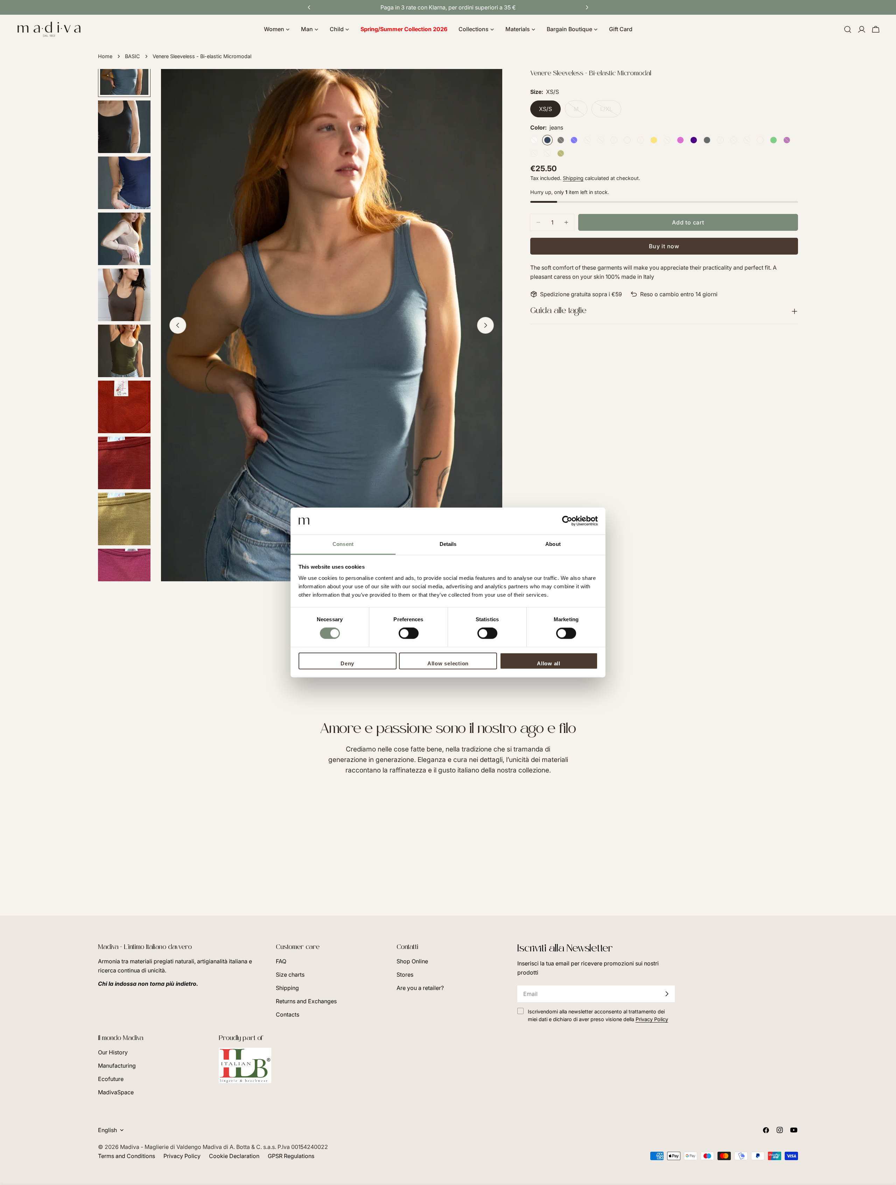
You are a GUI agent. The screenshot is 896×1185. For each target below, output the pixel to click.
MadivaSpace (116, 1092)
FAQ (281, 961)
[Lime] (773, 140)
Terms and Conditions (126, 1155)
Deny (347, 663)
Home (105, 56)
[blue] (574, 140)
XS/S (545, 108)
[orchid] (680, 140)
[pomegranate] (627, 140)
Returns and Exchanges (306, 1001)
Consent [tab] (343, 544)
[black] (561, 140)
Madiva (130, 1146)
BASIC (132, 56)
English (107, 1130)
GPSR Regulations (291, 1155)
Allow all (548, 663)
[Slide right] (485, 325)
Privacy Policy (182, 1155)
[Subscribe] (666, 993)
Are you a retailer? (420, 987)
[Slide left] (177, 325)
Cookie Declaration (234, 1155)
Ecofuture (111, 1078)
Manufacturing (117, 1065)
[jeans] (547, 140)
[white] (534, 140)
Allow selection (448, 663)
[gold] (654, 140)
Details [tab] (448, 544)
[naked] (587, 140)
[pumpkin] (614, 140)
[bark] (600, 140)
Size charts (290, 974)
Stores (405, 974)
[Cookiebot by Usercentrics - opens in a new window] (567, 521)
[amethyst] (534, 153)
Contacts (287, 1014)
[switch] (409, 633)
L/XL (610, 111)
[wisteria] (747, 140)
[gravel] (720, 140)
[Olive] (561, 153)
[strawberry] (760, 140)
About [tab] (553, 544)
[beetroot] (667, 140)
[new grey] (707, 140)
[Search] (848, 29)
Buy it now (664, 246)
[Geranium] (640, 140)
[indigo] (694, 140)
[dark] (733, 140)
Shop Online (412, 961)
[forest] (547, 153)
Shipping (573, 178)
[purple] (787, 140)
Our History (113, 1052)
